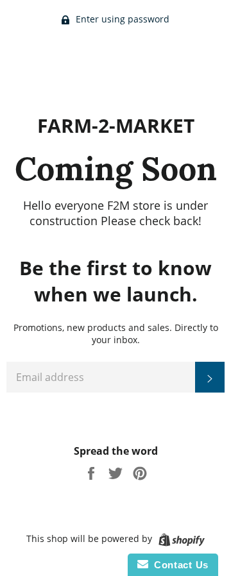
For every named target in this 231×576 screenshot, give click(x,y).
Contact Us (178, 564)
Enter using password (121, 19)
